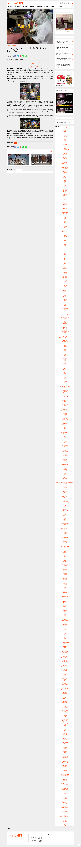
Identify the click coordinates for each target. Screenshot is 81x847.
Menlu (65, 614)
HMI (65, 520)
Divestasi (65, 483)
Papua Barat (65, 646)
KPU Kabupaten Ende (65, 559)
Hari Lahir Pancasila (65, 529)
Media (65, 609)
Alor (65, 278)
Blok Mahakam (65, 464)
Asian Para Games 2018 (65, 432)
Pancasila (65, 150)
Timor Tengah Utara (65, 404)
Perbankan (65, 662)
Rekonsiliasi (65, 195)
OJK (65, 629)
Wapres (65, 753)
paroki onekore (65, 801)
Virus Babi (65, 751)
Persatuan (65, 236)
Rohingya (65, 190)
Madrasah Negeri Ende (65, 598)
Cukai (65, 474)
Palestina (65, 381)
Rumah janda (65, 703)
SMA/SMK (65, 707)
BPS (65, 282)
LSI (64, 588)
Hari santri (65, 531)
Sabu (65, 711)
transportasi (65, 207)
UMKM (65, 746)
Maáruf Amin (65, 248)
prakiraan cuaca (65, 812)
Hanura (65, 527)
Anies (65, 431)
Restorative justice (65, 702)
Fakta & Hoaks (65, 336)
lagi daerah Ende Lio (65, 783)
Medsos (65, 365)
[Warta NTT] (18, 3)
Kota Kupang (65, 154)
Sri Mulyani (65, 237)
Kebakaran (65, 573)
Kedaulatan (65, 574)
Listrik (65, 203)
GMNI (65, 258)
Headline (65, 129)
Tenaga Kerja (65, 733)
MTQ (65, 597)
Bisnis (65, 461)
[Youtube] (62, 3)
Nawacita (65, 303)
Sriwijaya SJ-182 (65, 397)
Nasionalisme (65, 159)
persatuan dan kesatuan (65, 810)
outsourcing (65, 799)
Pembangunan (65, 383)
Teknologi (65, 177)
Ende (65, 132)
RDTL (65, 696)
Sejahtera (65, 714)
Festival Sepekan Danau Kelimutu (65, 337)
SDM (65, 706)
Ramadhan (65, 271)
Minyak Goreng (65, 620)
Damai (65, 477)
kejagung (65, 779)
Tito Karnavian (65, 735)
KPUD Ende (65, 561)
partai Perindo (65, 802)
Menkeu (65, 368)
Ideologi (65, 166)
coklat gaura (65, 766)
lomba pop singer (65, 785)
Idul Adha (65, 346)
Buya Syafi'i (65, 470)
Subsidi (65, 725)
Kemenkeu (65, 577)
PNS (65, 641)
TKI (65, 729)
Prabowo (65, 253)
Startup (65, 724)
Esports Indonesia (65, 496)
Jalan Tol (65, 542)
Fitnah (65, 506)
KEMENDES (65, 552)
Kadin (65, 353)
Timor (65, 180)
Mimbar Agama (65, 618)
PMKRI (65, 305)
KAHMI (65, 551)
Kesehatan (65, 358)
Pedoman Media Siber (40, 838)
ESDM (65, 198)
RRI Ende (65, 698)
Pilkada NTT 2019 (65, 678)
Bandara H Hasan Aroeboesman (65, 449)
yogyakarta (65, 824)
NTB (65, 300)
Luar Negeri (65, 232)
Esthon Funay (65, 335)
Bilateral (65, 460)
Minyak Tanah (65, 621)
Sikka (65, 139)
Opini (53, 6)
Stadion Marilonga (65, 723)
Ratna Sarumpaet (65, 390)
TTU (65, 730)
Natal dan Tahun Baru (65, 301)
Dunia (65, 486)
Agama (65, 321)
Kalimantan (65, 565)
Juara (65, 547)
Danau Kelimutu (65, 478)
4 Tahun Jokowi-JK (65, 173)
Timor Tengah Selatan (65, 149)
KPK (65, 262)
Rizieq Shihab (65, 391)
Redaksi (39, 835)
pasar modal (65, 803)
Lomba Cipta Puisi (65, 592)
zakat (65, 825)
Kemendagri (65, 575)
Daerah (59, 6)
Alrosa (65, 218)
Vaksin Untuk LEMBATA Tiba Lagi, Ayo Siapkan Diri (40, 66)
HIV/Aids (65, 519)
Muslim (65, 625)
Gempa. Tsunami (65, 513)
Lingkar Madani (65, 591)
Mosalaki (65, 624)
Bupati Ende (65, 208)
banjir (65, 758)
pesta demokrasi (65, 811)
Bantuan (65, 322)
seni (65, 815)
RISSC (65, 697)
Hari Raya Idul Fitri (65, 341)
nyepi (65, 794)
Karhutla (65, 570)
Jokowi (65, 140)
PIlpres (65, 304)
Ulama (65, 748)
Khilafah (65, 582)
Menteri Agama (65, 616)
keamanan (65, 172)
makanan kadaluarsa (65, 788)
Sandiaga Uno (65, 712)
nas (65, 793)
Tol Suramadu (65, 738)
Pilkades (65, 679)
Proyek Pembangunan (65, 689)
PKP (65, 637)
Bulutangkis (65, 323)
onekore (65, 797)
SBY (65, 394)
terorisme (65, 205)
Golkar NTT (65, 515)
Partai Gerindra (65, 651)
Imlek (65, 536)
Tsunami (65, 217)
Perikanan (65, 235)
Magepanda (65, 600)
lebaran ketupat (65, 784)
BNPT (65, 437)
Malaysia (65, 602)
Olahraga (40, 6)
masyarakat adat (65, 789)
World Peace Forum (65, 755)
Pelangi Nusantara (65, 659)
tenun (65, 820)
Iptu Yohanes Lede (65, 538)
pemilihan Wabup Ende (65, 807)
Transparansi (65, 739)
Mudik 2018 (65, 171)
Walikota (65, 752)
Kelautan (65, 266)
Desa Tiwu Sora (65, 479)
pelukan (65, 806)
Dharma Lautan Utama (65, 481)
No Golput (65, 627)
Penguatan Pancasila (65, 661)
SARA (65, 225)
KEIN (65, 351)
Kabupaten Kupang (65, 231)
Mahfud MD (65, 363)
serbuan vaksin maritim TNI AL (65, 816)
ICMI (65, 345)
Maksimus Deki (65, 601)
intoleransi (65, 771)
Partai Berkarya (65, 650)
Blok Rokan (65, 465)
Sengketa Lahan (65, 396)
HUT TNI (65, 524)
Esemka (65, 495)
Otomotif (65, 376)
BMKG (65, 281)
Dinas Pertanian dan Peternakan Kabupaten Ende (65, 482)
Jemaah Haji (65, 545)
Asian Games (65, 228)
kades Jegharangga (65, 775)
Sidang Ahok (65, 226)
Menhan (65, 367)
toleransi (65, 418)
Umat (65, 749)
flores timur (65, 413)
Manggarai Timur (65, 246)
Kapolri (65, 355)
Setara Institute (65, 719)
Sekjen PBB (65, 395)
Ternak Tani (65, 734)
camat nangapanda (65, 765)
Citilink (65, 473)
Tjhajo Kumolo (65, 737)
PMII (65, 639)
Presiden (65, 388)
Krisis (65, 359)
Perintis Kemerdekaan (65, 666)
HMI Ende (65, 522)
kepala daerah (65, 780)
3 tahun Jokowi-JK (65, 277)
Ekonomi (26, 6)
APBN (65, 319)
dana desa (65, 191)
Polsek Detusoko (65, 684)
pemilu (65, 415)
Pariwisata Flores (65, 648)
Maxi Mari (65, 606)
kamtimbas (65, 776)
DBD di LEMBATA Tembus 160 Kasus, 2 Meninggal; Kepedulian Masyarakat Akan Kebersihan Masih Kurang (18, 162)
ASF (65, 427)
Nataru (65, 372)
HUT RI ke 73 (65, 340)
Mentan (65, 615)
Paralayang (65, 647)
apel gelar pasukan (65, 757)
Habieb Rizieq (65, 290)
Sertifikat (65, 312)
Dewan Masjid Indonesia (65, 331)
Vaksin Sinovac (65, 406)
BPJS (65, 438)
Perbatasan (65, 223)
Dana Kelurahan (65, 327)
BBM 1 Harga (65, 280)
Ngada (65, 221)
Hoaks (65, 186)
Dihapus (65, 332)
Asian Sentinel (65, 433)
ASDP (65, 426)
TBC (65, 728)
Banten (65, 450)
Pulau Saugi (65, 692)
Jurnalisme (65, 550)
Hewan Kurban (65, 532)
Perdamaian (65, 664)
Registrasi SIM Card (65, 701)
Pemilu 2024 (65, 194)
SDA (65, 705)
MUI (65, 267)
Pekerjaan (65, 655)
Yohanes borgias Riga (65, 410)
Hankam (65, 260)
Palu (65, 249)
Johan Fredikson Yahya (65, 546)
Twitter (65, 743)
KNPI (65, 556)
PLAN (65, 638)
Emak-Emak (65, 491)
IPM (65, 534)
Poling (65, 683)
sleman (65, 817)
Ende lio (65, 493)
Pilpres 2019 (65, 168)
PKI (65, 377)
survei (65, 318)
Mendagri (65, 299)
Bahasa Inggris (65, 445)
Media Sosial (65, 213)
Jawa (65, 543)
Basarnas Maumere (65, 451)
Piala (65, 387)
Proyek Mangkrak (65, 688)
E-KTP (65, 333)
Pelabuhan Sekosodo (65, 657)
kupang (65, 181)
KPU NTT (65, 560)
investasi (65, 204)
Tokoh (65, 405)
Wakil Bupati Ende (65, 408)
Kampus (65, 354)
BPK (65, 440)
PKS (65, 378)
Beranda (11, 6)
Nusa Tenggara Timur (65, 189)
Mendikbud (65, 610)
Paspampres (65, 652)
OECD (65, 628)
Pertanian (65, 164)
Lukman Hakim (65, 596)
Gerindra (65, 514)
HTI (65, 148)
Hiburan (46, 6)
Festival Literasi (65, 501)
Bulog (65, 286)
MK (65, 360)
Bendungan (65, 456)
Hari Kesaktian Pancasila (65, 528)
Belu (65, 254)
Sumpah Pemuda (65, 399)
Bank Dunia (65, 285)
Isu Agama (65, 541)
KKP (65, 555)
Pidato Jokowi (65, 674)
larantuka (65, 414)
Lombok (65, 295)
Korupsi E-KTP (65, 584)
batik (65, 764)
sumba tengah (65, 153)
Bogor (65, 468)
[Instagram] (60, 3)
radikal (65, 417)
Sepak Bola (65, 310)
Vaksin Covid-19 (65, 314)
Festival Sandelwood (65, 502)
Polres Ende (65, 216)
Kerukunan (65, 579)
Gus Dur (65, 518)
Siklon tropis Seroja (65, 720)
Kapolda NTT (65, 568)
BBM (65, 175)
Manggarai (65, 245)
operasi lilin (65, 798)
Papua (65, 161)
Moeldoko (65, 268)
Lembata (14, 45)
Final (65, 505)
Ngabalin (65, 373)
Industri (65, 349)
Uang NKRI (65, 747)
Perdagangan (65, 385)
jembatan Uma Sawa (65, 774)
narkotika (65, 792)
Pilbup (65, 675)
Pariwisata (65, 269)
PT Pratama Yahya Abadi (65, 642)
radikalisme (65, 152)
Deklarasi (65, 328)
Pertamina (65, 669)
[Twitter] (68, 3)
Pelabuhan (65, 656)
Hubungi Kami (33, 837)
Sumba (65, 143)
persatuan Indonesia (65, 317)
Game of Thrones (65, 510)
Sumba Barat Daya (65, 136)
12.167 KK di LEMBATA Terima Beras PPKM (38, 64)
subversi (65, 819)
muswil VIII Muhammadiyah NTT (65, 790)
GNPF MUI (65, 509)
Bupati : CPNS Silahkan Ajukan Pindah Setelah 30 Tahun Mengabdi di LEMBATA (40, 162)
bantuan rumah (65, 761)
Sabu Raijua (65, 141)
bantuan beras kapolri (65, 760)
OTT (65, 630)
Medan (65, 607)
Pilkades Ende (65, 680)
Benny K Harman (65, 458)
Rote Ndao (65, 392)
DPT (65, 326)
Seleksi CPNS (65, 715)
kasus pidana (65, 778)
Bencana (65, 255)
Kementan (65, 578)
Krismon (65, 586)
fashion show (65, 769)
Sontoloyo (65, 721)
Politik (32, 6)
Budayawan (65, 469)
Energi (65, 199)
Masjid (65, 605)
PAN (65, 634)
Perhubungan (65, 665)
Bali (65, 446)
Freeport (65, 209)
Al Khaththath (65, 429)
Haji (65, 291)
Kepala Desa (65, 356)
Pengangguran (65, 308)
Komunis (65, 583)
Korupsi (65, 244)
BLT (65, 436)
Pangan (65, 250)
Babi (65, 442)
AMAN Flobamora (65, 423)
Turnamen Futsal (65, 742)
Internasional (65, 157)
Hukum (65, 342)
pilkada (65, 239)
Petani (65, 671)
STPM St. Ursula (65, 710)
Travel (65, 227)
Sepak (65, 716)
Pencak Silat (65, 660)
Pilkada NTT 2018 (65, 163)
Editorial (65, 488)
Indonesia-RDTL (65, 537)
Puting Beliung (65, 693)
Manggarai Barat (65, 167)
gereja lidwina (65, 770)
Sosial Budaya (65, 144)
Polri (65, 309)
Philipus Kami (65, 673)
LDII (65, 587)
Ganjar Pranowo (65, 511)
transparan (65, 821)
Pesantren (65, 670)
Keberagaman (65, 264)
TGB (65, 401)
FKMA (65, 497)
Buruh (65, 287)
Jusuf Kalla (65, 350)
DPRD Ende (65, 289)
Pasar (65, 382)
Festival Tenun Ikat (65, 504)
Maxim (65, 364)
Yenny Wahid (65, 276)
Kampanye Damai (65, 566)
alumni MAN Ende (65, 756)
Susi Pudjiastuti (65, 400)
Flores (65, 134)
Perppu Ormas (65, 214)
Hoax (65, 176)
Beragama (65, 459)
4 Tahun (65, 422)
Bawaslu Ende (65, 454)
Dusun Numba (65, 487)
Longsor (65, 593)
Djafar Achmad (65, 257)
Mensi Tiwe (65, 369)
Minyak (65, 619)
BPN (65, 441)
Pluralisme (65, 682)
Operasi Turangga (65, 374)
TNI (65, 403)
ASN (65, 428)
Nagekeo (65, 162)
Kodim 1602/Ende (65, 212)
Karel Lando (65, 569)
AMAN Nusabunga (65, 424)
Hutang (65, 344)
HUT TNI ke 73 (65, 525)
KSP (65, 263)
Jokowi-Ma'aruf (65, 294)
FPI (64, 500)
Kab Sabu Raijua (65, 564)
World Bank (65, 409)
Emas (65, 492)
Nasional (18, 6)
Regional (65, 272)
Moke (65, 623)
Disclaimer (34, 840)
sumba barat (65, 240)
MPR (65, 362)
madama (65, 787)
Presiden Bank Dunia (65, 687)
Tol (64, 313)
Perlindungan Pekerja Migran (65, 386)
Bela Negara (65, 455)
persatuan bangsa (65, 808)
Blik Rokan (65, 463)
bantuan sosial (65, 762)
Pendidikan (65, 222)
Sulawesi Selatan (65, 726)
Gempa (65, 200)
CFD (65, 472)
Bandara (65, 447)
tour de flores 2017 (65, 419)
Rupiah (65, 184)
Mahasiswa (65, 296)
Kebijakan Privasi (40, 841)
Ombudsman (65, 632)
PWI (65, 643)
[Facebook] (66, 3)
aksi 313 (65, 185)
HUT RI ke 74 (65, 259)
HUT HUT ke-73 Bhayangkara (65, 523)
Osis (65, 633)
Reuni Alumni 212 (65, 273)
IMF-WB (65, 533)
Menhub (65, 611)
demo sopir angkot (65, 767)
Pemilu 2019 (65, 158)
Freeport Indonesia (65, 230)
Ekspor (65, 490)
